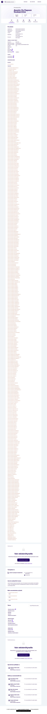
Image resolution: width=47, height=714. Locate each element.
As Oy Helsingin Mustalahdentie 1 (12, 73)
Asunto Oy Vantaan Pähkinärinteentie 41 (13, 464)
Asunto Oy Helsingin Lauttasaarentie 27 (13, 197)
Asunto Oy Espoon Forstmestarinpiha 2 (13, 80)
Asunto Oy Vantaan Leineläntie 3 (12, 452)
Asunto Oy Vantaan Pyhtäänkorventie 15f (13, 459)
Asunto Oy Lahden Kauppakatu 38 (12, 344)
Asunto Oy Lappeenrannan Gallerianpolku (14, 354)
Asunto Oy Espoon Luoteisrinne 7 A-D (13, 101)
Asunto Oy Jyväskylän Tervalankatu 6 (13, 301)
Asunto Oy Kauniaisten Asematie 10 (13, 317)
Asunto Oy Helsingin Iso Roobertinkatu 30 (14, 156)
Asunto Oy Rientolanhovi (11, 381)
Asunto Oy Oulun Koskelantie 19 (12, 369)
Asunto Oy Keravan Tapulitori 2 (12, 331)
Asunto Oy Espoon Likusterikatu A (12, 99)
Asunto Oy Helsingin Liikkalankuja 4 (13, 201)
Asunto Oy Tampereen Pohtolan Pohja (13, 396)
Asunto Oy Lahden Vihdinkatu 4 (12, 351)
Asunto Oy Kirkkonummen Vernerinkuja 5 (14, 332)
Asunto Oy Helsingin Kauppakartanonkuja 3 (14, 175)
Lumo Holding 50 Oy (10, 530)
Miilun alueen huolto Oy (11, 531)
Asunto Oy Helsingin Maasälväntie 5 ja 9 (13, 208)
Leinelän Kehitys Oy (10, 520)
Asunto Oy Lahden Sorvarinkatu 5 (12, 348)
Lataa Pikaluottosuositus (34, 605)
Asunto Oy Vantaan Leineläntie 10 (12, 451)
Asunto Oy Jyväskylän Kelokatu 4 (12, 284)
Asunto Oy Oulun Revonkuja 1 (12, 373)
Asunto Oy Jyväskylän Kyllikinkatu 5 (13, 292)
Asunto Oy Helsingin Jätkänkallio (12, 160)
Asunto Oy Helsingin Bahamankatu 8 (13, 137)
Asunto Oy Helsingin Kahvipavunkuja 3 (13, 163)
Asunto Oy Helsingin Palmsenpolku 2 (13, 217)
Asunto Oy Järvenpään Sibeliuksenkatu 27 (14, 314)
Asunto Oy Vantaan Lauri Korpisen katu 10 (14, 441)
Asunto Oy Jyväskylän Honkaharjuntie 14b (14, 281)
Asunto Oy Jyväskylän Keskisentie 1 (13, 290)
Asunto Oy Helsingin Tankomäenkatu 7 (13, 242)
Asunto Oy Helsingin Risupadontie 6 (13, 235)
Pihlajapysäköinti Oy (11, 535)
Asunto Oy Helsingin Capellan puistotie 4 (13, 140)
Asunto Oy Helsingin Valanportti (12, 251)
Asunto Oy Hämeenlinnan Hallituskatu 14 (13, 269)
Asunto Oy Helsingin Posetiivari (12, 224)
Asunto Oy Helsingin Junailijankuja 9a (13, 159)
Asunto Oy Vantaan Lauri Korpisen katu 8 (13, 442)
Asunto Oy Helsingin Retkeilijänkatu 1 (13, 231)
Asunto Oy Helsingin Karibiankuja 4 (13, 170)
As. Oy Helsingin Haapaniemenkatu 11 (13, 67)
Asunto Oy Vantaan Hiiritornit (12, 429)
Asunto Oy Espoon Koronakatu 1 (12, 96)
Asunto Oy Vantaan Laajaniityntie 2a (13, 440)
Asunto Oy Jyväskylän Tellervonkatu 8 (13, 299)
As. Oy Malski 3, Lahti (11, 70)
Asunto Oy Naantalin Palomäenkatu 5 (13, 363)
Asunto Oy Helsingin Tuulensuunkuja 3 (13, 250)
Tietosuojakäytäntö (34, 709)
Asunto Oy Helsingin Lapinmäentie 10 (13, 194)
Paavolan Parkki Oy (10, 534)
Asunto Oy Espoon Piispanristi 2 (12, 119)
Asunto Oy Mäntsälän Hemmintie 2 (13, 361)
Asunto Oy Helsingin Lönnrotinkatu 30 (13, 206)
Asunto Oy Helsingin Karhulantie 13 (13, 168)
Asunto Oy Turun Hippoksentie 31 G (13, 408)
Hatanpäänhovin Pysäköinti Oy (12, 474)
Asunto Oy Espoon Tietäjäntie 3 (12, 126)
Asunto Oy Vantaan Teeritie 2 (12, 470)
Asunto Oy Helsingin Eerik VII (12, 141)
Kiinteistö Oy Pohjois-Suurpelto (12, 507)
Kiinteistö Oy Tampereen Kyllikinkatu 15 (13, 511)
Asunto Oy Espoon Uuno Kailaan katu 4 (13, 129)
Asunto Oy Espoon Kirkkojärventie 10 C (13, 88)
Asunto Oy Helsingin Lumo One (12, 202)
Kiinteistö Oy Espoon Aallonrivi (13, 592)
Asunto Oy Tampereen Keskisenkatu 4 (13, 385)
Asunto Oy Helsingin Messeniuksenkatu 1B (14, 213)
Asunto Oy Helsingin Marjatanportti (13, 211)
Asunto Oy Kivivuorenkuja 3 (12, 335)
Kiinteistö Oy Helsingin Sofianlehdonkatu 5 (14, 493)
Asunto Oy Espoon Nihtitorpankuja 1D (13, 108)
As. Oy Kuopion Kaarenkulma (12, 69)
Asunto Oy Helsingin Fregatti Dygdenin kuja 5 (14, 142)
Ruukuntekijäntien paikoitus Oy (12, 538)
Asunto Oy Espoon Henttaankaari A (13, 82)
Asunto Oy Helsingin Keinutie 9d (12, 182)
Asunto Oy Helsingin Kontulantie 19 (13, 189)
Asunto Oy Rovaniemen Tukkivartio (13, 382)
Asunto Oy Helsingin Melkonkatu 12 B (13, 212)
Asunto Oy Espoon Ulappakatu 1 (12, 127)
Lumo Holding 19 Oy (10, 528)
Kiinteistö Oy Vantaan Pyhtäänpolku (13, 516)
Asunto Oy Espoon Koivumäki (13, 599)
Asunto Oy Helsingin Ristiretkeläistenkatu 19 (14, 234)
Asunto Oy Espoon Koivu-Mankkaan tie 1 (13, 93)
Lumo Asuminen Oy (10, 64)
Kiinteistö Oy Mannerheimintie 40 (12, 502)
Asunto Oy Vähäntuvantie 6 (11, 472)
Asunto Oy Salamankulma (11, 384)
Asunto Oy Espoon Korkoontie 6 (12, 95)
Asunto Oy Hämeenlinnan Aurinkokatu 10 (13, 268)
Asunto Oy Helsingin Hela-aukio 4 (12, 145)
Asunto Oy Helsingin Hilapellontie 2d (13, 152)
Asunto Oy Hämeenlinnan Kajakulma (13, 271)
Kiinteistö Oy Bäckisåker (11, 478)
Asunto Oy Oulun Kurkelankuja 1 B (13, 370)
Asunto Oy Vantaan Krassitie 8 (12, 438)
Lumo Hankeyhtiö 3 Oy (11, 526)
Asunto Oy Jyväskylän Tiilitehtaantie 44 (13, 302)
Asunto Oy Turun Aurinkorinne (12, 407)
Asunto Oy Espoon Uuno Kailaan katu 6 (13, 131)
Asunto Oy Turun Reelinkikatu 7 (12, 412)
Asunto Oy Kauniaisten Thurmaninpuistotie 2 (14, 321)
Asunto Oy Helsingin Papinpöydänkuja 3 (13, 219)
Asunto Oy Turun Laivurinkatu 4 (12, 411)
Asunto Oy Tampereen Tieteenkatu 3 (13, 399)
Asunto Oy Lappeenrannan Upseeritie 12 (13, 358)
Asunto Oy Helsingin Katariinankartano (13, 171)
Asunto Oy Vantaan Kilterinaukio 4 (12, 436)
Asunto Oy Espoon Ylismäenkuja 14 (13, 134)
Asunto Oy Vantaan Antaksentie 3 (12, 421)
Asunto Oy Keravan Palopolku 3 (12, 325)
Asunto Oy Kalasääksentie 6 (12, 316)
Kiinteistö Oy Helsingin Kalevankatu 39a (13, 483)
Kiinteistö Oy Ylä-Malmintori (12, 517)
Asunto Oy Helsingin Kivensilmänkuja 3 (13, 185)
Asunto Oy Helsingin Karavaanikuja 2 (13, 167)
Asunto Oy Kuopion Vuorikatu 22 (12, 343)
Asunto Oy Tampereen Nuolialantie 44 (13, 393)
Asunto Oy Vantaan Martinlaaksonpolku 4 (13, 455)
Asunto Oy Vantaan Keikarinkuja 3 (12, 433)
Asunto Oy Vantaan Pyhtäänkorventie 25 (13, 460)
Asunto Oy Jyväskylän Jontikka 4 (12, 283)
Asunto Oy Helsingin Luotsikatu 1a (12, 205)
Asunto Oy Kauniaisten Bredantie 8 (13, 318)
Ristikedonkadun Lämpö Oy (12, 537)
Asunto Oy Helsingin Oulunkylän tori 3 (13, 216)
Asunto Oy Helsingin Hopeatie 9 (12, 153)
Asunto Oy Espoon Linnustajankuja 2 (13, 100)
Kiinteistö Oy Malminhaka (11, 501)
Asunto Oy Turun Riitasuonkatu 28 (12, 414)
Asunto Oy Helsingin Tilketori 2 (12, 247)
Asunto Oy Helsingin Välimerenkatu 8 (13, 260)
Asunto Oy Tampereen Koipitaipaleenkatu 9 (14, 388)
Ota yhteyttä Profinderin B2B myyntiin (23, 710)
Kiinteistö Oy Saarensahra (11, 508)
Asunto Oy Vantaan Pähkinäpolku (12, 463)
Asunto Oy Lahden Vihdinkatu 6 (12, 352)
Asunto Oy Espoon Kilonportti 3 (12, 86)
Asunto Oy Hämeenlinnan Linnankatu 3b (13, 276)
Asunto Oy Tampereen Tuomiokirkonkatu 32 (14, 400)
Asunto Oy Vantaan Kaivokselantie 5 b (13, 430)
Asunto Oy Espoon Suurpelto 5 (12, 125)
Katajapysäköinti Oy (10, 475)
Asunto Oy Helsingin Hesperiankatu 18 (13, 149)
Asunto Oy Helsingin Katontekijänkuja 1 (13, 174)
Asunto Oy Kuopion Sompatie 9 (12, 340)
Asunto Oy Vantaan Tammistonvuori (13, 467)
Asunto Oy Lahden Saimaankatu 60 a (13, 347)
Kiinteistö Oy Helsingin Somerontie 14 (13, 494)
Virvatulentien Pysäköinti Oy (12, 539)
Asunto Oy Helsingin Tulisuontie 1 (12, 249)
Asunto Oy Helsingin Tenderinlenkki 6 (13, 245)
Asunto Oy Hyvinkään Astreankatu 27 (13, 262)
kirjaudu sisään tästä (28, 563)
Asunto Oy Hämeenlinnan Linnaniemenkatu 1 (14, 275)
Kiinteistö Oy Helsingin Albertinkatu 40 (13, 482)
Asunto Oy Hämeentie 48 (11, 279)
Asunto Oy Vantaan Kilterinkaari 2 (12, 437)
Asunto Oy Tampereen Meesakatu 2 (13, 391)
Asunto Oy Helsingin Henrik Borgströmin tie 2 (14, 148)
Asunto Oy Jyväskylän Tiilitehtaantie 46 (13, 303)
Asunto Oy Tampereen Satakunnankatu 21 (14, 397)
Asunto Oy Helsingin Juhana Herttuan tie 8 (14, 157)
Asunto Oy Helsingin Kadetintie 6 (12, 161)
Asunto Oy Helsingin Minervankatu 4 (13, 215)
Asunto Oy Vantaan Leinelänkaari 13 (13, 448)
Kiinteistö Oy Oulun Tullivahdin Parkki (13, 505)
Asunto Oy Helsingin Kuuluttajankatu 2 (13, 193)
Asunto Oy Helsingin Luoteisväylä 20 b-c (13, 204)
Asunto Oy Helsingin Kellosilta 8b (12, 183)
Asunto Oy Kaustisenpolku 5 (12, 322)
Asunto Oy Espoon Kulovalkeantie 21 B (13, 97)
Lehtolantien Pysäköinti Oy (11, 519)
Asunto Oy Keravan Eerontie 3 (12, 324)
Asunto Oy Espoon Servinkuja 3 (12, 122)
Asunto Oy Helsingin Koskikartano (12, 190)
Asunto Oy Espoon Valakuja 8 (12, 133)
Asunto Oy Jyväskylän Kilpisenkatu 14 (13, 291)
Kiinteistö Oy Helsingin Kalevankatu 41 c (13, 489)
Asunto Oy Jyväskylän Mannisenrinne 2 (13, 295)
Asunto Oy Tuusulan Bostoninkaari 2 (13, 418)
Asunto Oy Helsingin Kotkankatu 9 (12, 191)
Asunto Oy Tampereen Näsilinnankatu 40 (13, 395)
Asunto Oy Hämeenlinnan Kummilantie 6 (13, 273)
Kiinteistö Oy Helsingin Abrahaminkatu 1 (13, 479)
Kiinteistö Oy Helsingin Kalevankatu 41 (13, 487)
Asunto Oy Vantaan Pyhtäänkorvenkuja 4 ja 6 (14, 457)
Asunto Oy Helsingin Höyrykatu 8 (12, 155)
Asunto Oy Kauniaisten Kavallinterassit (13, 320)
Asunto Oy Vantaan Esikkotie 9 (12, 425)
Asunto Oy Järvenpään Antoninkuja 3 (13, 307)
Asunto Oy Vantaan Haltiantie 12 (12, 426)
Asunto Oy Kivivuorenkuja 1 (12, 333)
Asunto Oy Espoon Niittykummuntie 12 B (13, 114)
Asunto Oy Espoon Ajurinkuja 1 (12, 78)
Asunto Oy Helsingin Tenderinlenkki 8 (13, 246)
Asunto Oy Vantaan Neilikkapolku (12, 456)
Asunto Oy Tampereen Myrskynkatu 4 (13, 392)
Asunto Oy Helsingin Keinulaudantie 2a (13, 178)
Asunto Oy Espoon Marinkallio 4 (12, 103)
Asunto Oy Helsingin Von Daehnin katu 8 (13, 257)
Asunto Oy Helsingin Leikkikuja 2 (12, 198)
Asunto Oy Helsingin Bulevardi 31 (12, 138)
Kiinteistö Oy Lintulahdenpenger (12, 500)
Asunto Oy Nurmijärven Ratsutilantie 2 (13, 366)
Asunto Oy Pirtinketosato (11, 377)
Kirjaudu (39, 1)
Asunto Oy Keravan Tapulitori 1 (12, 329)
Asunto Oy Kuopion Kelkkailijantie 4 (13, 337)
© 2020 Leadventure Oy (11, 709)
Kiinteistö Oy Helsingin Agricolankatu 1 (13, 481)
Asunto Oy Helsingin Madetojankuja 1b (13, 209)
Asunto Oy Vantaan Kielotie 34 (12, 434)
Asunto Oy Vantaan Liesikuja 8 (12, 453)
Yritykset (25, 1)
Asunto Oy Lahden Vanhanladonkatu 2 (13, 350)
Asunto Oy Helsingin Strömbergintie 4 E (13, 239)
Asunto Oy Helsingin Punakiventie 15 (13, 227)
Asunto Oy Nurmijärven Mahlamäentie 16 (13, 365)
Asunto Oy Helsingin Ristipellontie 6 (13, 232)
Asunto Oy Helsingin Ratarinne (12, 230)
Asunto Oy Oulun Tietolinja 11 (12, 376)
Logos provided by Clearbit (23, 709)
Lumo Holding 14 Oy (10, 527)
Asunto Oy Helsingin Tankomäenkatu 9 (13, 243)
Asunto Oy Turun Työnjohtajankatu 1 (13, 415)
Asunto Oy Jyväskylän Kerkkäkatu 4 (13, 288)
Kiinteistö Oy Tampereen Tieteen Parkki (13, 512)
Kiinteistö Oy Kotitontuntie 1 (12, 498)
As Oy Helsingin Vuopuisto (11, 74)
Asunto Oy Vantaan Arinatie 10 (12, 422)
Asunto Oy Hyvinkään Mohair (12, 265)
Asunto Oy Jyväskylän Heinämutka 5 (13, 280)
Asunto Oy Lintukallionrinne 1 (12, 359)
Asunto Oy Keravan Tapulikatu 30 (12, 328)
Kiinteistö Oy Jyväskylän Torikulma (13, 497)
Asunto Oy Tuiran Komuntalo (12, 404)
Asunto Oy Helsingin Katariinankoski (13, 172)
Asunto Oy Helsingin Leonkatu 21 (12, 200)
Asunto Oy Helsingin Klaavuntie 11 (13, 186)
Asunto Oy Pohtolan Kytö (11, 380)
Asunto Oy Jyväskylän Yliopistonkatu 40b (14, 306)
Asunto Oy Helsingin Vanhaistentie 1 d (13, 254)
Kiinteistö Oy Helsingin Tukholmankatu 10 (14, 496)
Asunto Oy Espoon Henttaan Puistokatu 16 (14, 84)
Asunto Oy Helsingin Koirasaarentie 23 (13, 187)
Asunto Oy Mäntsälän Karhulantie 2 (13, 362)
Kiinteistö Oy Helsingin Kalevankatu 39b (13, 485)
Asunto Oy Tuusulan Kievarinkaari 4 (13, 419)
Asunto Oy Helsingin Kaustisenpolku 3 (13, 176)
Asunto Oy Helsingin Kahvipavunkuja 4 (13, 164)
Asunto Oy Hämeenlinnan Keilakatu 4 (13, 272)
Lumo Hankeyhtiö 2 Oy (11, 524)
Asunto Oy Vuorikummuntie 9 (12, 471)
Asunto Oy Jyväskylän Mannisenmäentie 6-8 (14, 294)
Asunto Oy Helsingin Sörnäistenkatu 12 (13, 241)
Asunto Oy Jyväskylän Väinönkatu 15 (13, 305)
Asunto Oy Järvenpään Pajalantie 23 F (13, 310)
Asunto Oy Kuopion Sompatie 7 (12, 339)
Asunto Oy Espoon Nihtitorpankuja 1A (13, 107)
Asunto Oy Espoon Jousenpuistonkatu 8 (13, 85)
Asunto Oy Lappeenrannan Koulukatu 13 (13, 355)
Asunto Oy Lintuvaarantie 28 (13, 595)
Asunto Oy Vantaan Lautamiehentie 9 (13, 445)
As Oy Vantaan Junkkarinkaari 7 (12, 77)
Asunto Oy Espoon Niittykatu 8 (12, 112)
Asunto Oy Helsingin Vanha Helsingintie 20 (14, 253)
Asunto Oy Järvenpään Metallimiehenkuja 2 (14, 309)
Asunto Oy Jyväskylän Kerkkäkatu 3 (13, 287)
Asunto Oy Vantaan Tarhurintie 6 (12, 468)
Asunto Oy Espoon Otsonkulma (12, 118)
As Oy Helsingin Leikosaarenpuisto (13, 71)
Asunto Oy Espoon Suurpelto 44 (12, 123)
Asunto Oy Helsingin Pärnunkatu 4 (12, 228)
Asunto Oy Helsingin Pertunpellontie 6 (13, 220)
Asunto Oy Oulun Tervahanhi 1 (12, 374)
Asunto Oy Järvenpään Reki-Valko (12, 311)
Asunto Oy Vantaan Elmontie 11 (12, 423)
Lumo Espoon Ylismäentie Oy (12, 523)
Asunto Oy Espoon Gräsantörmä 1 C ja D (13, 81)
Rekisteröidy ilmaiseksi (23, 560)
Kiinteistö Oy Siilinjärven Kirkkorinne (13, 509)
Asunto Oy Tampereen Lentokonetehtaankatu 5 (14, 389)
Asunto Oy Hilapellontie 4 (11, 261)
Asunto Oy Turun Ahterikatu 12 (12, 406)
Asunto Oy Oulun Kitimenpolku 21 (12, 367)
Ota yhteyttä (32, 1)
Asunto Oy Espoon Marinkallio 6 (12, 104)
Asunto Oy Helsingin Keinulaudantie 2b (13, 179)
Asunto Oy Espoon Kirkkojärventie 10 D (13, 89)
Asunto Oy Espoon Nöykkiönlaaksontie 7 (13, 116)
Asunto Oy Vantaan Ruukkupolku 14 (13, 466)
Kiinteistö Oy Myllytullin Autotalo (12, 504)
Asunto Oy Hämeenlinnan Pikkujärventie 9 (14, 277)
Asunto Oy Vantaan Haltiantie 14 (12, 427)
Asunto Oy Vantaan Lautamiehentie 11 (13, 444)
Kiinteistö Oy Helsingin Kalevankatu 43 (13, 490)
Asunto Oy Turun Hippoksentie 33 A (13, 410)
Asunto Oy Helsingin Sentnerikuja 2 (13, 238)
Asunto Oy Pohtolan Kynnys (12, 378)
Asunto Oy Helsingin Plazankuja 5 (12, 223)
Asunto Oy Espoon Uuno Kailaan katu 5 (13, 130)
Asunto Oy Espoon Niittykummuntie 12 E (13, 115)
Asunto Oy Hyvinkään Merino (12, 264)
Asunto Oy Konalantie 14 (11, 336)
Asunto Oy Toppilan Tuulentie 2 (12, 403)
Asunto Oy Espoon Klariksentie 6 (12, 92)
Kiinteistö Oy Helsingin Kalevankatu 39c (13, 486)
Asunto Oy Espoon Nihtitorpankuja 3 (13, 110)
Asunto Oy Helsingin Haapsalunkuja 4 (13, 144)
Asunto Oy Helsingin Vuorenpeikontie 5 (13, 258)
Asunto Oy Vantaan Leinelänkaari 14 (13, 449)
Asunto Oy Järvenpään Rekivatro (12, 313)
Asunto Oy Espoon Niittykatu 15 (12, 111)
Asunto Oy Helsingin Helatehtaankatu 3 (13, 146)
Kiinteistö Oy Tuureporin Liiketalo (12, 513)
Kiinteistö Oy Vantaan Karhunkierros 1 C (13, 515)
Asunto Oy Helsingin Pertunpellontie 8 (13, 221)
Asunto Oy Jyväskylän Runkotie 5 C (13, 298)
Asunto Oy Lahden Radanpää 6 (12, 346)
